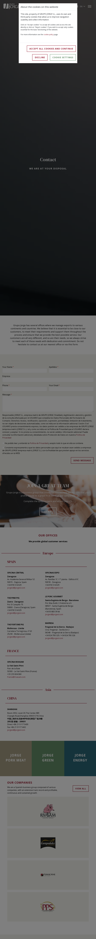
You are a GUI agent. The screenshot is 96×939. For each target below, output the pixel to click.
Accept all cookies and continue (51, 48)
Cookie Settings (62, 57)
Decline (40, 57)
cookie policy (49, 34)
